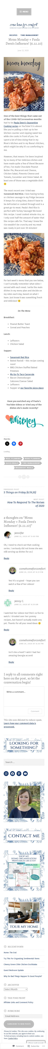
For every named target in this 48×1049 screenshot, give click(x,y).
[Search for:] (24, 762)
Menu (25, 11)
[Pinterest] (19, 773)
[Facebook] (12, 773)
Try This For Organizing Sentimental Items (21, 958)
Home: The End (10, 952)
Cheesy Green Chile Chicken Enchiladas (20, 964)
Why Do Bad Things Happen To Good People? (23, 976)
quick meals (12, 463)
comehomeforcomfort (32, 568)
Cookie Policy (13, 1038)
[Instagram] (6, 773)
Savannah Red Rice (19, 357)
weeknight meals (24, 468)
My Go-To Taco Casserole (22, 374)
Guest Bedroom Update (14, 970)
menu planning (32, 459)
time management (31, 463)
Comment (35, 711)
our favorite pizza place (32, 388)
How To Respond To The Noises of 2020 (25, 502)
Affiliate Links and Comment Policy (18, 1002)
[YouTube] (25, 773)
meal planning (13, 459)
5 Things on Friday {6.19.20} (20, 491)
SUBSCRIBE (14, 1010)
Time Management (30, 35)
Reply (6, 558)
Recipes (13, 35)
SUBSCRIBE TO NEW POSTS (19, 1024)
